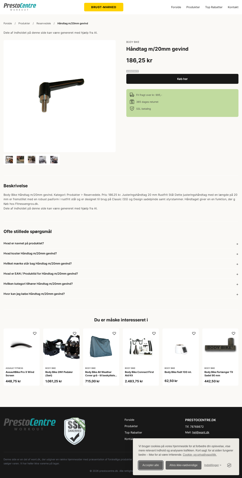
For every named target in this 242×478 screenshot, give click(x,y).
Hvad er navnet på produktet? (24, 243)
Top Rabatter (214, 7)
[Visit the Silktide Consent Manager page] (229, 465)
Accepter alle (150, 465)
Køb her (182, 79)
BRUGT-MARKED (103, 7)
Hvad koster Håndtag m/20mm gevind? (30, 253)
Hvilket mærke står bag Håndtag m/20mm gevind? (38, 263)
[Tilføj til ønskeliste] (35, 333)
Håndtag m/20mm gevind (72, 23)
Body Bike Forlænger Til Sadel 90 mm (218, 373)
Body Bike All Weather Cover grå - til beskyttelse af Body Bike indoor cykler (101, 375)
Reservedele (43, 23)
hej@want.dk (200, 432)
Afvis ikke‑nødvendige (184, 465)
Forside (176, 7)
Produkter (193, 7)
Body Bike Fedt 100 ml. (178, 371)
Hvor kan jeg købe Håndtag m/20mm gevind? (34, 294)
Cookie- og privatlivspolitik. (200, 454)
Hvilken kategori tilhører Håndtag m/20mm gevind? (38, 283)
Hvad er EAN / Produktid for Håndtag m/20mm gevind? (41, 273)
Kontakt (233, 7)
